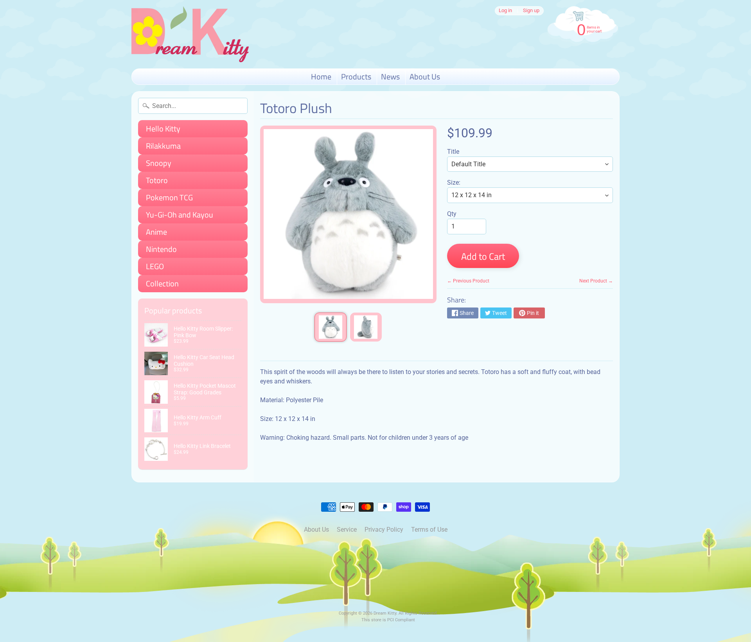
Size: (453, 182)
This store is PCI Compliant (388, 619)
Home (321, 76)
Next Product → (596, 281)
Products (356, 76)
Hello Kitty (163, 128)
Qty (451, 214)
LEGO (155, 266)
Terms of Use (429, 529)
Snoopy (158, 163)
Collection (162, 283)
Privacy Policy (384, 529)
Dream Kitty (385, 613)
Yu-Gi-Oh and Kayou (179, 215)
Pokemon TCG (169, 197)
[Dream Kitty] (190, 34)
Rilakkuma (163, 146)
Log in (505, 10)
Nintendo (161, 249)
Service (347, 529)
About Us (425, 76)
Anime (156, 232)
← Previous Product (468, 281)
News (390, 76)
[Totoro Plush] (330, 327)
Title (453, 151)
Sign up (531, 10)
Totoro (157, 180)
